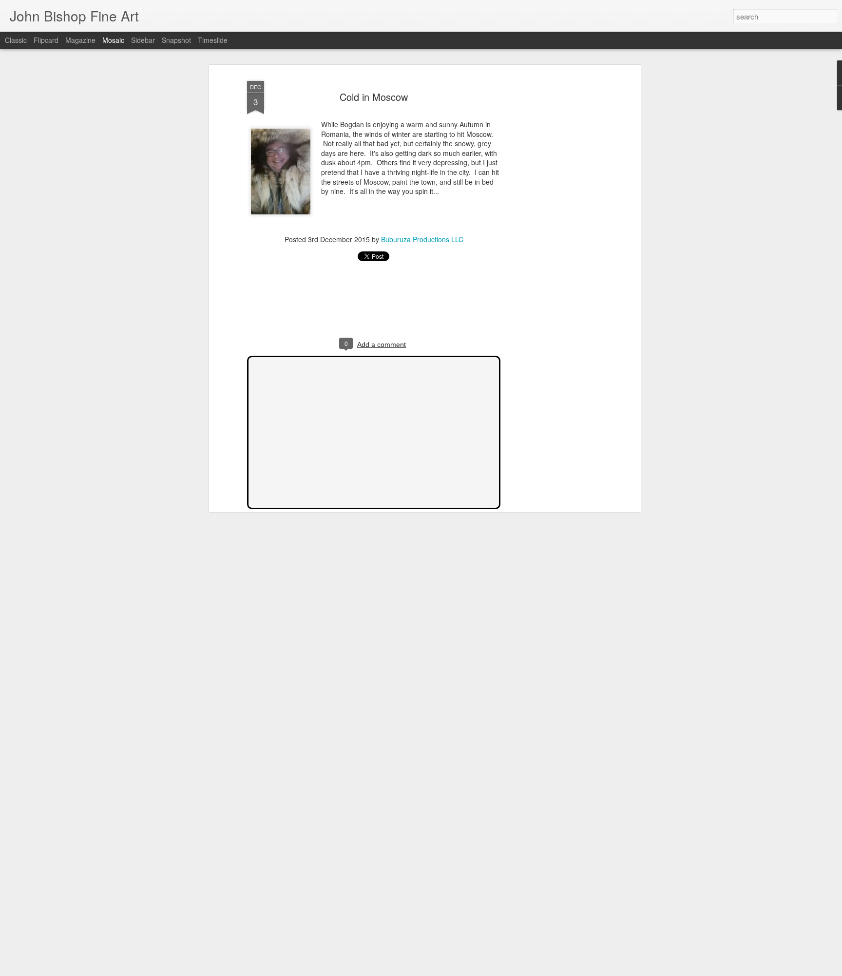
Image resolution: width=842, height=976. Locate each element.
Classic (16, 40)
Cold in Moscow (374, 97)
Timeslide (213, 40)
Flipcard (46, 40)
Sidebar (143, 40)
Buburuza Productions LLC (422, 239)
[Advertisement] (554, 229)
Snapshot (176, 40)
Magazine (80, 40)
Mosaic (113, 40)
